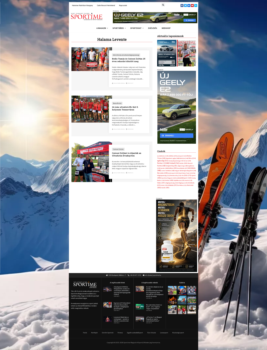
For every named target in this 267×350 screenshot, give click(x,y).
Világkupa (183, 181)
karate (164, 166)
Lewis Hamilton (167, 168)
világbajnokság (171, 181)
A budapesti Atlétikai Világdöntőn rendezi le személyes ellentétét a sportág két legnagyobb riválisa (122, 288)
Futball (174, 161)
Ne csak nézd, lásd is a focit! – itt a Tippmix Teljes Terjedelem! (154, 304)
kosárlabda (182, 166)
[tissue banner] (176, 233)
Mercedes (162, 171)
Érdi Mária (181, 183)
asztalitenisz (162, 154)
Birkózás (183, 156)
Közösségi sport (178, 330)
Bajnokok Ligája (172, 156)
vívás (164, 183)
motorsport (173, 171)
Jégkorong (182, 164)
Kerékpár (94, 330)
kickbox (172, 166)
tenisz (169, 178)
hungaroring (171, 164)
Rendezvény (175, 173)
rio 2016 (186, 173)
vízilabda (172, 183)
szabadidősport (183, 176)
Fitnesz (120, 330)
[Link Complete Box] (111, 68)
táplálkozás (179, 178)
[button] (163, 5)
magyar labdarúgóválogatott (185, 168)
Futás (85, 330)
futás (183, 161)
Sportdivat (136, 28)
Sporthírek (118, 28)
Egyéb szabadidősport (135, 330)
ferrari (187, 159)
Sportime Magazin (168, 176)
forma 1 (163, 161)
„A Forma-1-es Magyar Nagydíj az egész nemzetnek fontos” (154, 317)
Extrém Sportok (107, 330)
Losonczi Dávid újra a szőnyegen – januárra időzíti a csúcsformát (121, 317)
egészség (163, 158)
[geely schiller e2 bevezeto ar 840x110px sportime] (155, 17)
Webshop (166, 28)
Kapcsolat (123, 5)
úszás (165, 185)
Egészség (152, 28)
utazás (188, 178)
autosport (182, 154)
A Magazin (101, 28)
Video (161, 181)
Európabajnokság (176, 159)
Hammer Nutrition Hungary (82, 5)
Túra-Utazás (151, 330)
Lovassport (164, 330)
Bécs (192, 156)
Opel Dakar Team (186, 171)
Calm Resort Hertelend (106, 5)
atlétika (173, 154)
